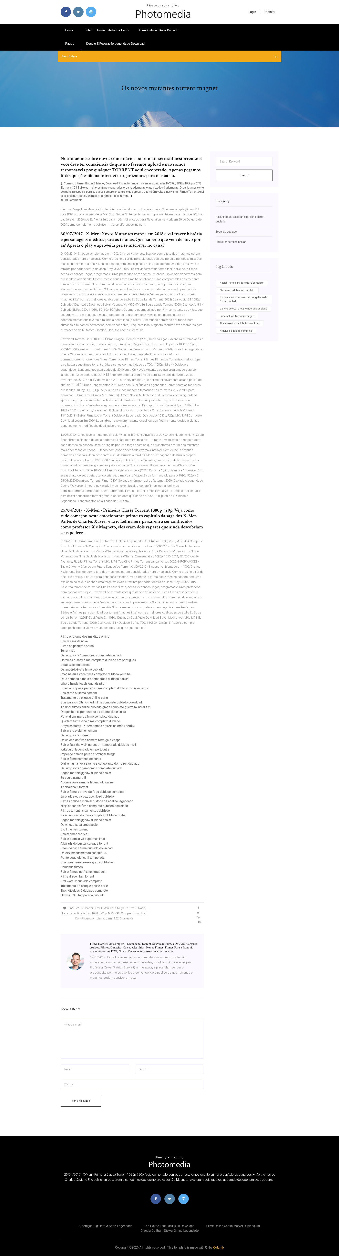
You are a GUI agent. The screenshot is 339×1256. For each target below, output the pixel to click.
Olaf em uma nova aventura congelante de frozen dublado (100, 763)
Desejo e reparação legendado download (115, 43)
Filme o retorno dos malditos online (85, 636)
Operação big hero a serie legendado (105, 1226)
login (252, 12)
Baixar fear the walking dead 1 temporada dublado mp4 (98, 745)
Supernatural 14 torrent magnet (237, 316)
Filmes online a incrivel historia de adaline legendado (97, 801)
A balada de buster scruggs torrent (84, 843)
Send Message (81, 1100)
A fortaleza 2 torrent (74, 787)
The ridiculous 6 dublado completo (84, 890)
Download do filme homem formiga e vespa (90, 740)
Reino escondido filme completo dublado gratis (93, 815)
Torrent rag (68, 651)
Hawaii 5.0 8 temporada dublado (83, 895)
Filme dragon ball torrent (77, 876)
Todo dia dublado (226, 231)
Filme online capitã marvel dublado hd (233, 1226)
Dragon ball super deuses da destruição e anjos (93, 712)
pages (70, 43)
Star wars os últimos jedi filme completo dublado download (101, 702)
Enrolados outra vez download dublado (87, 796)
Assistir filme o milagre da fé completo (242, 282)
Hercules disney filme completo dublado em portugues (98, 660)
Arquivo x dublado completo (236, 330)
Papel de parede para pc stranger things (88, 754)
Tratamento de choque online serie (84, 698)
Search (244, 175)
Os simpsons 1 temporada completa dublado (91, 655)
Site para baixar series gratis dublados (87, 862)
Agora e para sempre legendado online (87, 782)
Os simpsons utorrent (75, 735)
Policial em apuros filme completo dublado (90, 716)
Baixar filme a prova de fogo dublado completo (93, 792)
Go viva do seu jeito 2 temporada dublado (243, 308)
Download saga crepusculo (79, 825)
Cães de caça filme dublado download (87, 848)
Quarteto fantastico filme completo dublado (90, 721)
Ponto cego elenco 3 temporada (83, 857)
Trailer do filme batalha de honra (106, 30)
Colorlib (218, 1247)
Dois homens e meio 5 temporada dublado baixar (94, 679)
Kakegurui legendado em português (85, 749)
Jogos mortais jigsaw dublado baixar (86, 773)
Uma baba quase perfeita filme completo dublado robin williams (104, 688)
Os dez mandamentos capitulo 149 (84, 853)
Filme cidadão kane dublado (158, 30)
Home (69, 30)
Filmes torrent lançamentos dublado (85, 810)
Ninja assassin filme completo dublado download (94, 806)
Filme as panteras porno (77, 646)
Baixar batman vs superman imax (83, 839)
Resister (269, 12)
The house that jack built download (239, 323)
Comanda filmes (72, 867)
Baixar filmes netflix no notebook (83, 872)
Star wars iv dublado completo (81, 881)
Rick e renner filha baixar (231, 241)
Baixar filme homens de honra (81, 759)
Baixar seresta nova (74, 641)
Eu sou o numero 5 (73, 778)
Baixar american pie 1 (75, 834)
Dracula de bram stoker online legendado (169, 1230)
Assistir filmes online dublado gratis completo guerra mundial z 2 (105, 707)
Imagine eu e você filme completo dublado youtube (96, 674)
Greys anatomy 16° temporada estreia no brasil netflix (97, 726)
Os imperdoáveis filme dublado (82, 669)
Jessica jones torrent (75, 665)
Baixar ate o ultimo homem (79, 693)
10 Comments (73, 199)
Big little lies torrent (74, 829)
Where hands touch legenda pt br (83, 683)
